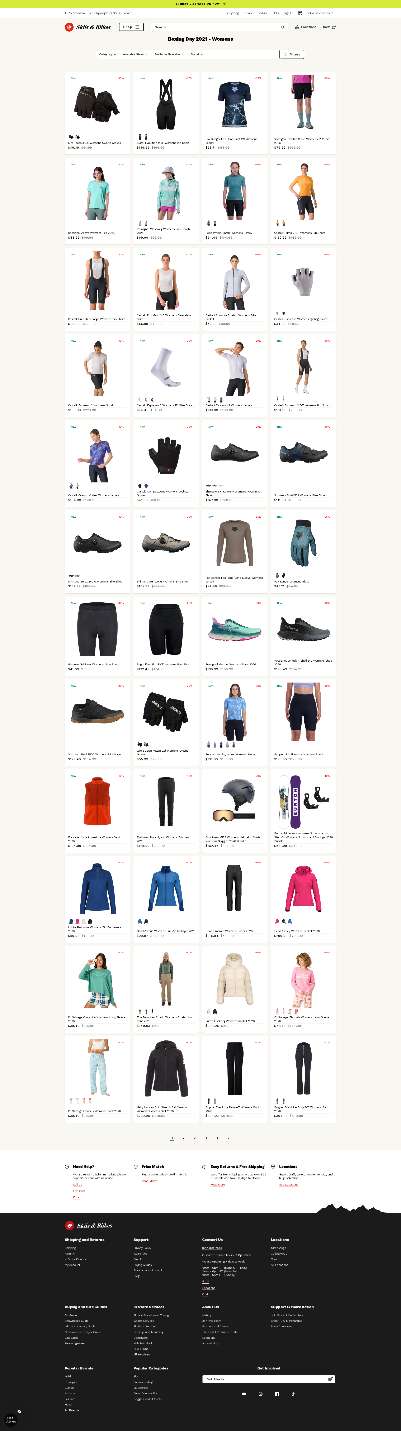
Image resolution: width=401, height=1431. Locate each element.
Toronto (276, 1259)
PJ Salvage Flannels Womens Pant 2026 (94, 1111)
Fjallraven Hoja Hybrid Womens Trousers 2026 (163, 839)
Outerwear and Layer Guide (83, 1332)
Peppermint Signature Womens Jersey (230, 754)
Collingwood (279, 1253)
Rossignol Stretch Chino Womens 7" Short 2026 (301, 140)
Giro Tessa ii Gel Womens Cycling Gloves (94, 142)
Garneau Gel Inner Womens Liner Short (93, 664)
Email (76, 1197)
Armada (70, 1393)
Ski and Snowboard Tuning (151, 1315)
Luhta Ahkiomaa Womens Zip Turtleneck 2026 (94, 929)
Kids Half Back (143, 1343)
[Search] (283, 27)
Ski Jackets (140, 1387)
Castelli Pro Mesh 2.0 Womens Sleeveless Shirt (164, 317)
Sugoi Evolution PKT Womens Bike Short (163, 664)
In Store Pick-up (75, 1259)
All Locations (279, 1264)
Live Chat (79, 1191)
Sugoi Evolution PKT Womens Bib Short (163, 142)
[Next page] (228, 1137)
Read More (218, 1184)
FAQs (136, 1276)
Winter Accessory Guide (80, 1326)
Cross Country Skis (145, 1393)
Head (68, 1404)
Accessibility (210, 1343)
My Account (72, 1264)
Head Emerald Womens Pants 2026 (229, 931)
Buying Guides (142, 1264)
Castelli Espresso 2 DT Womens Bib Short (301, 405)
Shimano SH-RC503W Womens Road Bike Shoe (233, 493)
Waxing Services (143, 1320)
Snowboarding (142, 1382)
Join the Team (211, 1320)
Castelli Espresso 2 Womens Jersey (229, 405)
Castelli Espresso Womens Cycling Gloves (301, 319)
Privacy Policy (142, 1248)
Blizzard (70, 1399)
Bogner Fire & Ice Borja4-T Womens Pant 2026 (301, 1109)
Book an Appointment (147, 1270)
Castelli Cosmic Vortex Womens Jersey (93, 495)
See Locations (288, 1184)
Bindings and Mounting (148, 1332)
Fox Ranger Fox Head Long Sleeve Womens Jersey (234, 579)
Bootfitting (140, 1337)
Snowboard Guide (76, 1320)
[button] (288, 13)
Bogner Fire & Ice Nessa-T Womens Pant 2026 (232, 1109)
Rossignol (71, 1382)
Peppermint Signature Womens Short (298, 754)
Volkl (68, 1376)
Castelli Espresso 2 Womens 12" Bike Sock (164, 405)
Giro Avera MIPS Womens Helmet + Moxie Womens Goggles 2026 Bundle (233, 839)
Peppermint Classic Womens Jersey (229, 232)
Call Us (77, 1184)
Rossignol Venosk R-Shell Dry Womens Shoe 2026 (303, 662)
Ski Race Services (144, 1326)
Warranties (140, 1253)
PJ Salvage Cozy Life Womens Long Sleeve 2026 (96, 1019)
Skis (135, 1376)
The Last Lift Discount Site (220, 1332)
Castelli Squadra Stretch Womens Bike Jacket (231, 317)
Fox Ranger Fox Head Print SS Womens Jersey (231, 140)
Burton (69, 1387)
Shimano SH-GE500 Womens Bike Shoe (94, 754)
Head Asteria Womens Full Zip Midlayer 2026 (166, 931)
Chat (205, 1294)
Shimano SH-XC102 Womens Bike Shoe (299, 495)
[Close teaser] (19, 1411)
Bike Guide (72, 1337)
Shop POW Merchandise (286, 1320)
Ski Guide (71, 1315)
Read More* (150, 1181)
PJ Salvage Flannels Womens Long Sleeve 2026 (302, 1019)
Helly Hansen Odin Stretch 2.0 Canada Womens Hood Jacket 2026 (162, 1109)
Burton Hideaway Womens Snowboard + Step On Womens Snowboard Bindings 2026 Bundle (303, 837)
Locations (208, 1288)
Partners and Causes (215, 1326)
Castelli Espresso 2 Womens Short (90, 405)
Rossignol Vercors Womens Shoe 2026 (231, 664)
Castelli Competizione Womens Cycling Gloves (162, 493)
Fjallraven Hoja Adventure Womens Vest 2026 (94, 839)
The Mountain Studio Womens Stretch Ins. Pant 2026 (165, 1019)
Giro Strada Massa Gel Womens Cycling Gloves (162, 752)
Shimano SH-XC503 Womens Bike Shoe (162, 581)
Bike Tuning (140, 1348)
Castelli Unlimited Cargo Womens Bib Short (96, 319)
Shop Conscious (281, 1326)
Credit (137, 1259)
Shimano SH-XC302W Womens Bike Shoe (95, 581)
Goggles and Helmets (147, 1399)
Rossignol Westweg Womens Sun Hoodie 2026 (164, 230)
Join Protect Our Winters (287, 1315)
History (206, 1315)
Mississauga (278, 1248)
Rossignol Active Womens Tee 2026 (91, 232)
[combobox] (219, 27)
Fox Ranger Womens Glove (292, 581)
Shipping (70, 1248)
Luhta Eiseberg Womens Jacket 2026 (230, 1021)
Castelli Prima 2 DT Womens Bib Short (299, 232)
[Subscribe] (330, 1379)
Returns (70, 1253)
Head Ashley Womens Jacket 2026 (297, 931)
